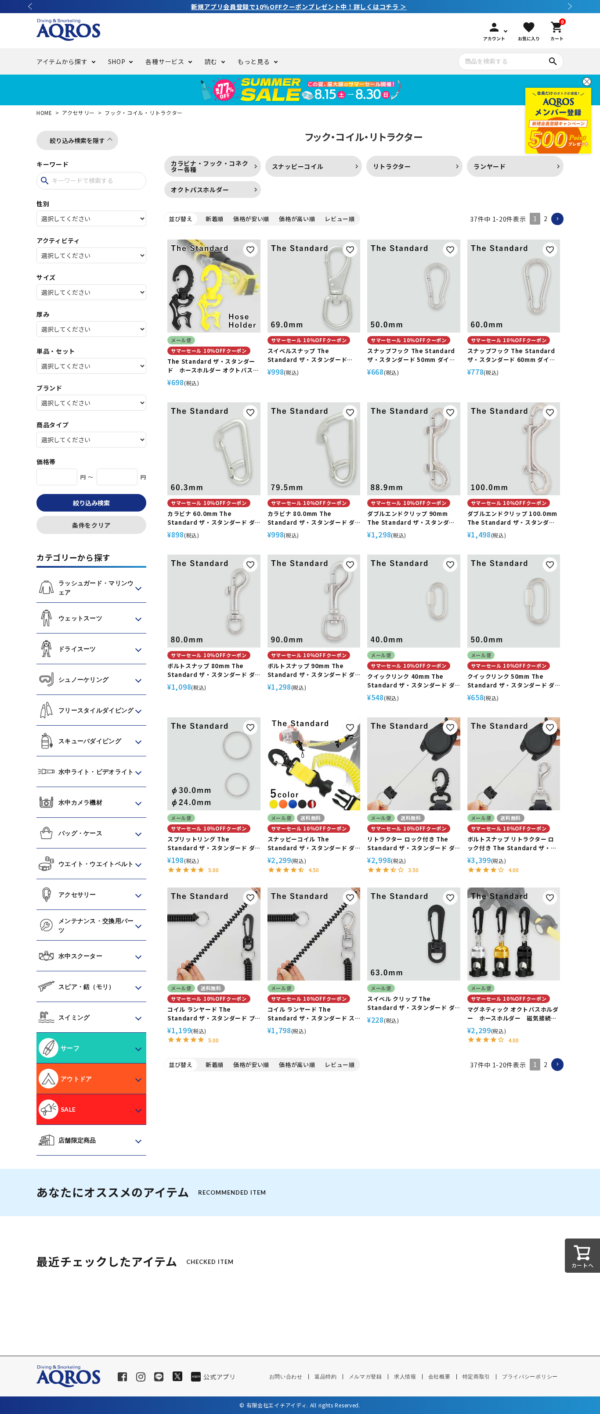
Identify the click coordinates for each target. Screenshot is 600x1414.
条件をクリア (91, 525)
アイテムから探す (62, 61)
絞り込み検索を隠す (77, 140)
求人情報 (405, 1377)
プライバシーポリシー (530, 1377)
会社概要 (439, 1377)
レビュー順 (340, 219)
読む (211, 61)
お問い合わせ (286, 1377)
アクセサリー (78, 112)
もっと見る (254, 61)
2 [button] (546, 218)
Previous (29, 6)
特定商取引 (477, 1377)
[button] (557, 219)
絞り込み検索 (91, 502)
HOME (44, 112)
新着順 (215, 219)
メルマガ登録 (365, 1377)
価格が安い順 (251, 219)
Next (570, 6)
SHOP (117, 61)
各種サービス (164, 61)
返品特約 (325, 1377)
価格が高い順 (297, 219)
